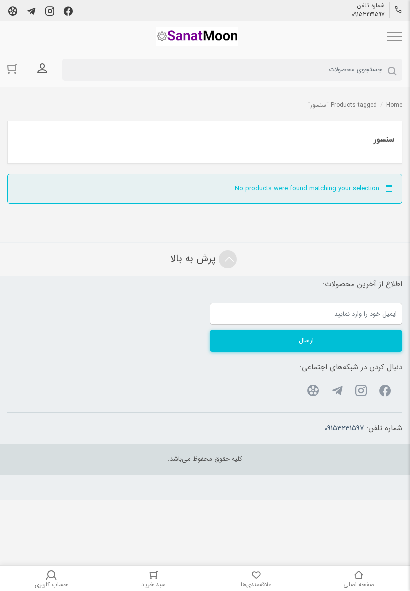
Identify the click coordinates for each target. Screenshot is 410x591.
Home (394, 105)
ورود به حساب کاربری (42, 69)
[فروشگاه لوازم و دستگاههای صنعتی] (197, 36)
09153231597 (368, 14)
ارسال (306, 340)
